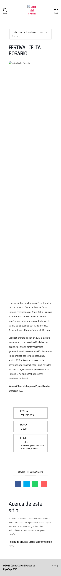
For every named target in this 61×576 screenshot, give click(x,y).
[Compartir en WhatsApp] (35, 484)
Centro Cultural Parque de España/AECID (19, 567)
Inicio (15, 32)
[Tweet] (26, 484)
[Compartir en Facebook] (18, 484)
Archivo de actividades (28, 32)
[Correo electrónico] (44, 484)
